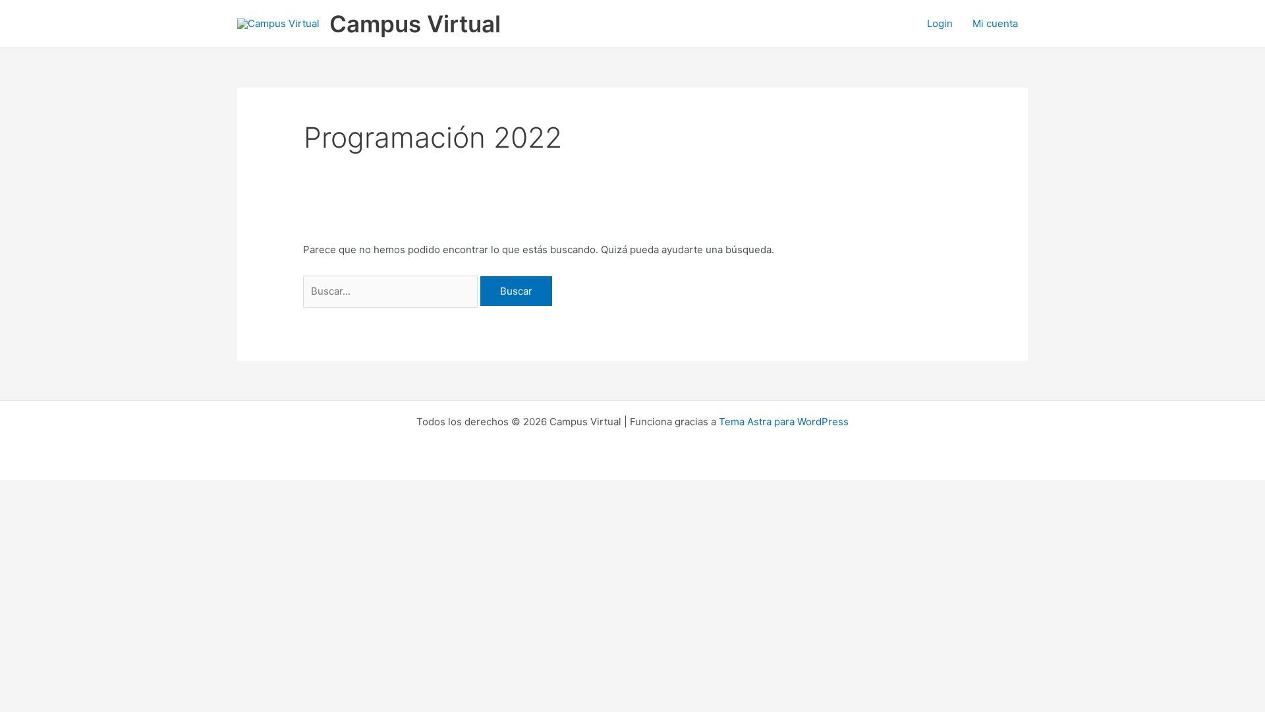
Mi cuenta (995, 23)
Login (940, 23)
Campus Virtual (415, 24)
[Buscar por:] (391, 291)
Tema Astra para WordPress (784, 421)
